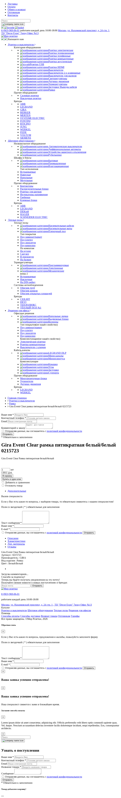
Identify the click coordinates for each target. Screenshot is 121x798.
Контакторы (26, 186)
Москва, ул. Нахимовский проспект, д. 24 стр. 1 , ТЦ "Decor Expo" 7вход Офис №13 (46, 604)
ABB (23, 104)
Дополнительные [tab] (17, 491)
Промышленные (57, 163)
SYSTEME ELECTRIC (32, 118)
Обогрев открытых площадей (36, 293)
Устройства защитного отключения (67, 152)
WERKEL (25, 129)
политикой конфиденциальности (64, 431)
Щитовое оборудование (21, 140)
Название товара (11, 767)
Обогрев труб (27, 288)
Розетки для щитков (31, 191)
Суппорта (53, 372)
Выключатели (55, 70)
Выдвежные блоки (58, 319)
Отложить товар (14, 485)
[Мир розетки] (9, 36)
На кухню (25, 251)
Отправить (8, 434)
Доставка (12, 4)
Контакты (13, 15)
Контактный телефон (13, 418)
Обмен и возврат (17, 9)
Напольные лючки (58, 316)
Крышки (53, 364)
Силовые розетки (29, 95)
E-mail (5, 529)
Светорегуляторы (57, 78)
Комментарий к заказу (13, 428)
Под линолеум (28, 242)
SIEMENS (25, 138)
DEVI (23, 302)
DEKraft (24, 211)
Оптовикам (14, 12)
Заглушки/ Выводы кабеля (62, 87)
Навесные (25, 174)
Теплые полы (15, 220)
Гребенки (25, 197)
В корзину (7, 476)
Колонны (53, 321)
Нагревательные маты (60, 228)
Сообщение (7, 773)
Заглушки (53, 370)
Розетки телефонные (59, 56)
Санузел (24, 254)
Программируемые (58, 265)
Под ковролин (27, 245)
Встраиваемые (28, 172)
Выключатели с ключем (33, 347)
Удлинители (26, 381)
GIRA (23, 109)
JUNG (23, 126)
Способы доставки (30, 616)
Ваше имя (7, 414)
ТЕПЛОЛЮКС (28, 305)
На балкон (25, 259)
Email (4, 421)
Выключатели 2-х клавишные (64, 73)
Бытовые (53, 160)
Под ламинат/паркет (31, 237)
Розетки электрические (60, 50)
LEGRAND (26, 106)
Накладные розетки (30, 98)
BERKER (25, 112)
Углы (51, 367)
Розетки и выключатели (21, 44)
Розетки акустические (60, 61)
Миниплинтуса (56, 358)
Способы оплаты (10, 616)
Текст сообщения (11, 523)
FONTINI (25, 121)
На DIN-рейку (27, 282)
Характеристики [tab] (16, 541)
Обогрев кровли (29, 290)
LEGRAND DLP (57, 353)
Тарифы (75, 616)
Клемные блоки (28, 200)
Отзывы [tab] (12, 546)
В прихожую (27, 256)
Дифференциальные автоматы (64, 149)
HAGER (24, 214)
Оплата (11, 6)
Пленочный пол (57, 231)
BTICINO (25, 123)
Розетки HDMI (56, 67)
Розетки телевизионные (61, 53)
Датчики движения (58, 81)
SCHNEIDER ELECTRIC (34, 217)
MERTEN (25, 115)
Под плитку (26, 239)
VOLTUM (25, 135)
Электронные (55, 268)
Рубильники (55, 155)
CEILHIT (25, 299)
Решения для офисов (80, 610)
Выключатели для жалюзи (62, 75)
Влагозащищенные (58, 166)
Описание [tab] (13, 538)
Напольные (26, 177)
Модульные (26, 180)
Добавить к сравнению (17, 482)
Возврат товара (49, 616)
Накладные (26, 279)
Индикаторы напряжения (34, 194)
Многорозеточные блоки (33, 378)
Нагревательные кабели (61, 225)
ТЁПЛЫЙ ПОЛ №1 (30, 307)
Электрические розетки (33, 341)
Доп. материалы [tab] (16, 544)
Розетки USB (37, 64)
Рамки (51, 89)
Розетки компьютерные (61, 58)
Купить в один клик (12, 479)
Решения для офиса (19, 310)
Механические (56, 271)
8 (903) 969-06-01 (10, 30)
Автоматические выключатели (65, 146)
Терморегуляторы (57, 84)
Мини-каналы (55, 355)
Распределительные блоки (34, 189)
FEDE (23, 132)
